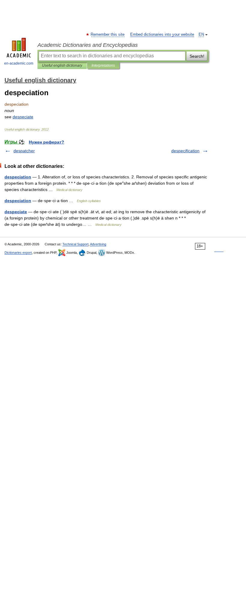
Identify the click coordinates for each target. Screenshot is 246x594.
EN (201, 34)
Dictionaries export (18, 252)
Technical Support (75, 244)
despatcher (24, 150)
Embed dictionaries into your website (162, 34)
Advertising (98, 244)
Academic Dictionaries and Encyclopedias (88, 45)
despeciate (15, 211)
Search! (197, 56)
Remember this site (107, 34)
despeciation (17, 176)
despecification (185, 150)
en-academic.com (18, 63)
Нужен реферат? (46, 142)
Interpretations (103, 65)
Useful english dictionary (62, 65)
